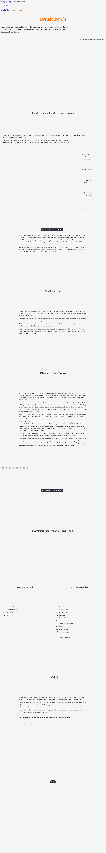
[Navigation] (101, 5)
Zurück (53, 781)
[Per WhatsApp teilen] (81, 28)
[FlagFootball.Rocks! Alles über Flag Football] (7, 9)
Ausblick (86, 208)
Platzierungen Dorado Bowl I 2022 (88, 195)
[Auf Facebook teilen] (85, 28)
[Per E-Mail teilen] (89, 28)
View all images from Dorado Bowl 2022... (52, 229)
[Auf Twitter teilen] (93, 28)
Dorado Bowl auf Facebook (28, 725)
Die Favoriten (88, 169)
